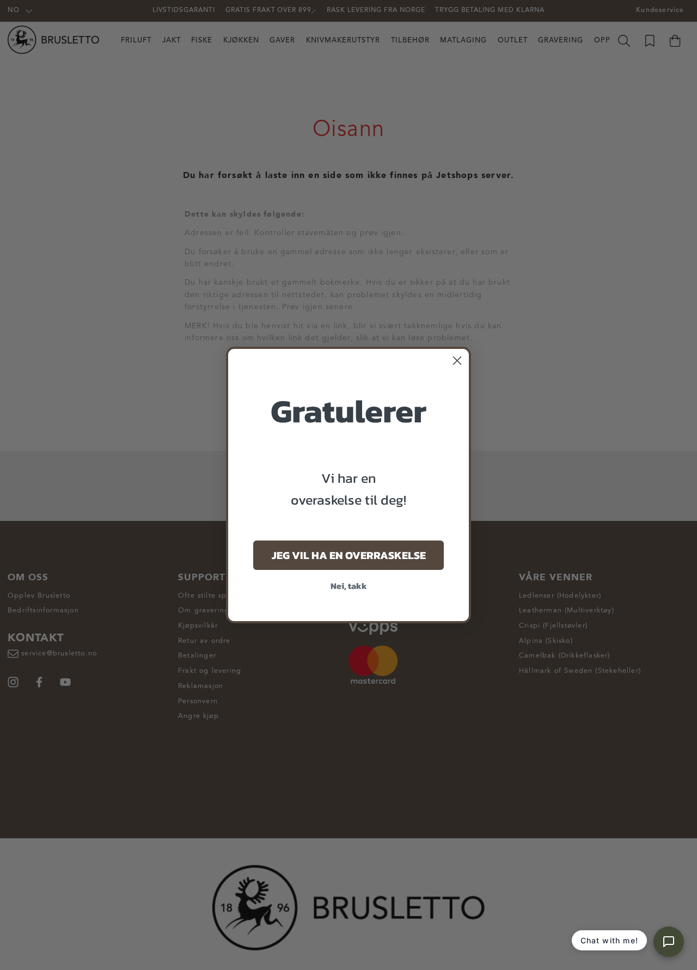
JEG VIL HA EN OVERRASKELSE (349, 555)
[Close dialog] (457, 360)
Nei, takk (349, 585)
